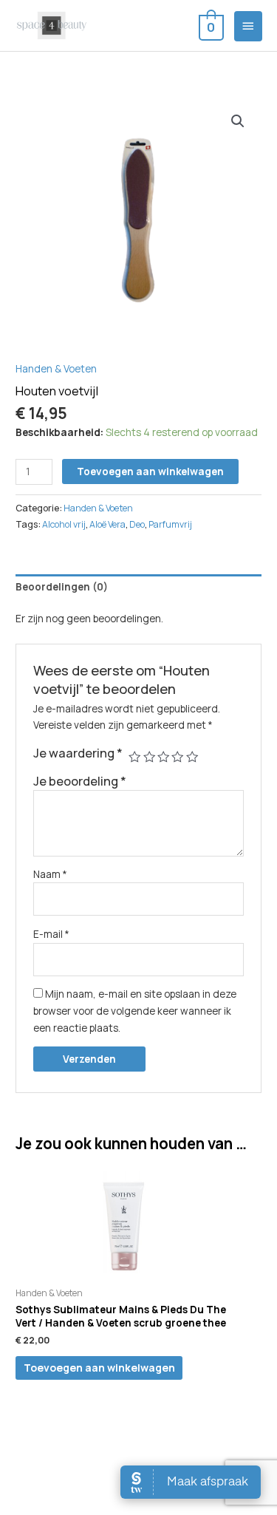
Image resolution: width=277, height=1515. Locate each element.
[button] (238, 121)
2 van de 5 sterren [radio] (149, 757)
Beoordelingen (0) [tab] (62, 586)
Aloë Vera (107, 524)
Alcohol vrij (64, 524)
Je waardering (78, 753)
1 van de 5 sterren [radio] (134, 757)
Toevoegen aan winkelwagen (150, 471)
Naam (50, 874)
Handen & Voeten (56, 368)
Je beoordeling (79, 781)
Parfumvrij (170, 524)
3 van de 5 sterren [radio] (163, 757)
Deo (137, 524)
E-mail (51, 934)
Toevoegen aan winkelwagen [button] (99, 1368)
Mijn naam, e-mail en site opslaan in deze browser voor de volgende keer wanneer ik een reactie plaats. (134, 1010)
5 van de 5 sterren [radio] (192, 757)
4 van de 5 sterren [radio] (177, 757)
